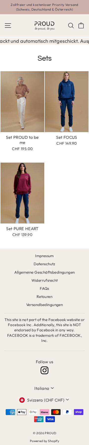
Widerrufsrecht (44, 280)
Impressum (44, 255)
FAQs (44, 288)
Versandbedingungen (44, 304)
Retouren (44, 296)
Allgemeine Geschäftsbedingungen (44, 272)
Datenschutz (44, 264)
